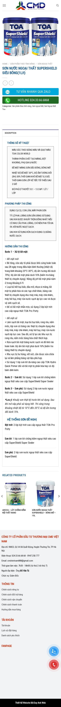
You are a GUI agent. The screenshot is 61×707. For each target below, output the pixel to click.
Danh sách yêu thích (11, 635)
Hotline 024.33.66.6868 (33, 100)
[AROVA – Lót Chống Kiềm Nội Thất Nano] (15, 493)
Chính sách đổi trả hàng (12, 594)
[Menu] (4, 5)
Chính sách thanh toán (12, 604)
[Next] (58, 502)
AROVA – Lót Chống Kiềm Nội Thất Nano (14, 511)
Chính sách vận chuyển (12, 599)
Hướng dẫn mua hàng (11, 609)
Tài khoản (6, 625)
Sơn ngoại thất (45, 63)
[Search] (57, 5)
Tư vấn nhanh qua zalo (33, 92)
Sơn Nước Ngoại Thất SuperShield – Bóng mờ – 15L (44, 513)
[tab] (30, 133)
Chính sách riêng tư (10, 589)
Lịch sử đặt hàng (9, 630)
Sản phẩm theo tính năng (22, 63)
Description (10, 133)
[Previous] (2, 502)
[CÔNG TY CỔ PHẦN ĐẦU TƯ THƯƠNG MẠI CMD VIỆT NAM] (30, 5)
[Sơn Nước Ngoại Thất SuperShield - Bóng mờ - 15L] (45, 493)
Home (4, 63)
